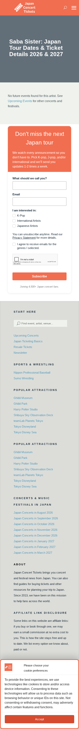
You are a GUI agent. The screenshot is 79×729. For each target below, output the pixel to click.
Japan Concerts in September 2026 (36, 518)
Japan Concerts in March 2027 (33, 552)
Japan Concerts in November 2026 (35, 529)
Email (16, 194)
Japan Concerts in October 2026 (34, 524)
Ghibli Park (20, 403)
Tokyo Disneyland (25, 426)
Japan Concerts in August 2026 (33, 512)
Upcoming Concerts (26, 335)
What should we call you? (29, 178)
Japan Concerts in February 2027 (34, 547)
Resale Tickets (23, 347)
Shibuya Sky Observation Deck (33, 415)
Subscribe (39, 276)
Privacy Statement (24, 237)
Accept (39, 719)
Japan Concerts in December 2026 (35, 535)
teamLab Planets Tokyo (28, 420)
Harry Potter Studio (26, 409)
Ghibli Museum (23, 398)
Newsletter (20, 352)
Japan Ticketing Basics (28, 341)
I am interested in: (24, 210)
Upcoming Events (20, 101)
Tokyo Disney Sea (25, 432)
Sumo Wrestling (24, 378)
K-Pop (21, 215)
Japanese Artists (27, 225)
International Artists (29, 220)
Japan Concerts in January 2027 (34, 541)
